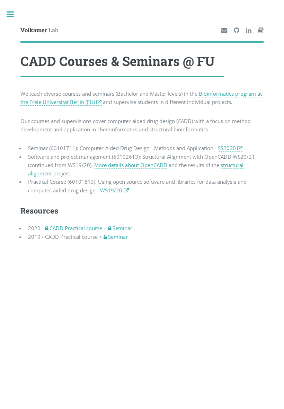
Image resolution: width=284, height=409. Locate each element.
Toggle (13, 14)
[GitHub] (236, 30)
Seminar (121, 228)
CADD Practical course (75, 228)
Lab (39, 30)
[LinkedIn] (248, 30)
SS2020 (227, 148)
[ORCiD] (261, 30)
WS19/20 (111, 190)
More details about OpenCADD (130, 165)
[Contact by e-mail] (224, 30)
